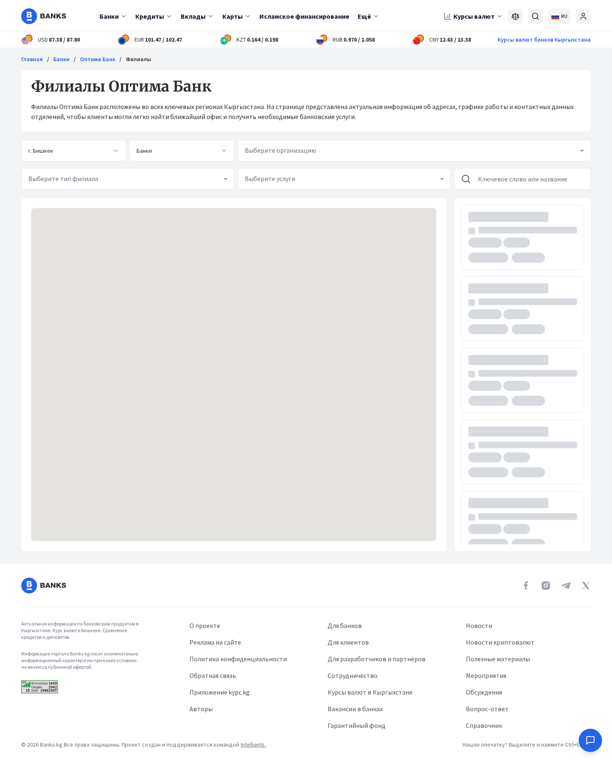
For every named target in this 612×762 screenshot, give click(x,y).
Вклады (193, 16)
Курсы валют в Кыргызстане (370, 692)
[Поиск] (535, 16)
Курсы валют (474, 16)
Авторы (201, 709)
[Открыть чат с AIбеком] (590, 740)
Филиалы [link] (138, 59)
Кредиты (149, 16)
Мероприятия (486, 675)
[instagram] (546, 586)
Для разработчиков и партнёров (376, 659)
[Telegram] (566, 586)
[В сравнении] (515, 16)
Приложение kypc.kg (219, 692)
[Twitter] (586, 586)
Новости (479, 625)
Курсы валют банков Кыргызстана (544, 39)
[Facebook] (526, 586)
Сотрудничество (353, 675)
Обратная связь (212, 675)
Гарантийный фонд (357, 725)
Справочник (484, 725)
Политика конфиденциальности (238, 659)
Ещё (364, 16)
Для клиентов (348, 642)
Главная (32, 59)
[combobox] (73, 150)
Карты (232, 16)
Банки (109, 16)
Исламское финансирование (304, 16)
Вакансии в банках (355, 709)
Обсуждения (484, 692)
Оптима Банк (97, 59)
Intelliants (253, 744)
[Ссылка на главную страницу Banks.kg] (43, 16)
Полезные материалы (498, 659)
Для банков (345, 625)
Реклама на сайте (215, 642)
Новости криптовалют (500, 642)
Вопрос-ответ (487, 709)
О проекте (204, 625)
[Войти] (583, 16)
